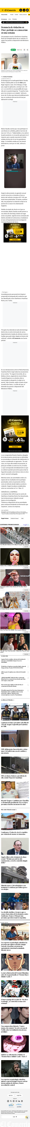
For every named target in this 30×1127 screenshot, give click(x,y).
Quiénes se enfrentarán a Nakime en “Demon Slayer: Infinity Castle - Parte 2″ (14, 1055)
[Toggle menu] (2, 10)
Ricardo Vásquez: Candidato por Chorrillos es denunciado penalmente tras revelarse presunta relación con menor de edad (15, 802)
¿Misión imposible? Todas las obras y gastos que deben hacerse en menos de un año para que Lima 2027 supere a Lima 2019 (13, 679)
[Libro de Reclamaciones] (19, 1105)
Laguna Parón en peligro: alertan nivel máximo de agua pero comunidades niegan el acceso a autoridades (13, 660)
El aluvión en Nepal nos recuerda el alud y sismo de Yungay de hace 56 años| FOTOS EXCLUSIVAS (13, 667)
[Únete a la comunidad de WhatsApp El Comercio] (13, 50)
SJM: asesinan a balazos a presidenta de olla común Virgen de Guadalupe (14, 777)
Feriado (11, 14)
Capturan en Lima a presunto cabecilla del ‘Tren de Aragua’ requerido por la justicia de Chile (15, 724)
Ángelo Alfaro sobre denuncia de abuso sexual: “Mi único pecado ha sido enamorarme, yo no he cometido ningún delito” (14, 859)
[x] (11, 1101)
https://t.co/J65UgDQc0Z (11, 513)
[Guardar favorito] (24, 50)
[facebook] (8, 1101)
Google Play (19, 1095)
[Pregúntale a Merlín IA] (27, 1117)
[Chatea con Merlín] (20, 10)
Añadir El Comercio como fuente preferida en (15, 22)
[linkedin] (19, 1101)
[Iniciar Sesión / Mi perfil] (27, 10)
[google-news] (22, 1101)
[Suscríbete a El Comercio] (23, 10)
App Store (11, 1095)
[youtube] (16, 1101)
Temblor (16, 14)
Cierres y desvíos (23, 14)
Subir (14, 1116)
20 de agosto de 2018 (20, 514)
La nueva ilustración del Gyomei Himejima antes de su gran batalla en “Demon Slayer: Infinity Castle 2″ (15, 974)
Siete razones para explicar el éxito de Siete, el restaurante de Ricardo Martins (12, 685)
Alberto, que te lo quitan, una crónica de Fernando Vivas (13, 672)
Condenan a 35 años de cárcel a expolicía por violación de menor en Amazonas (14, 833)
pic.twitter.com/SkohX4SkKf (22, 513)
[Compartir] (27, 50)
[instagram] (14, 1101)
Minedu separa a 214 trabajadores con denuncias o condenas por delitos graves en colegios (14, 887)
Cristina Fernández (7, 76)
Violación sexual (14, 518)
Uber (22, 518)
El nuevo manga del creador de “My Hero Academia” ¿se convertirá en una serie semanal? (14, 1001)
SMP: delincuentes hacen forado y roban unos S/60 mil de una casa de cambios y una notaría (14, 751)
